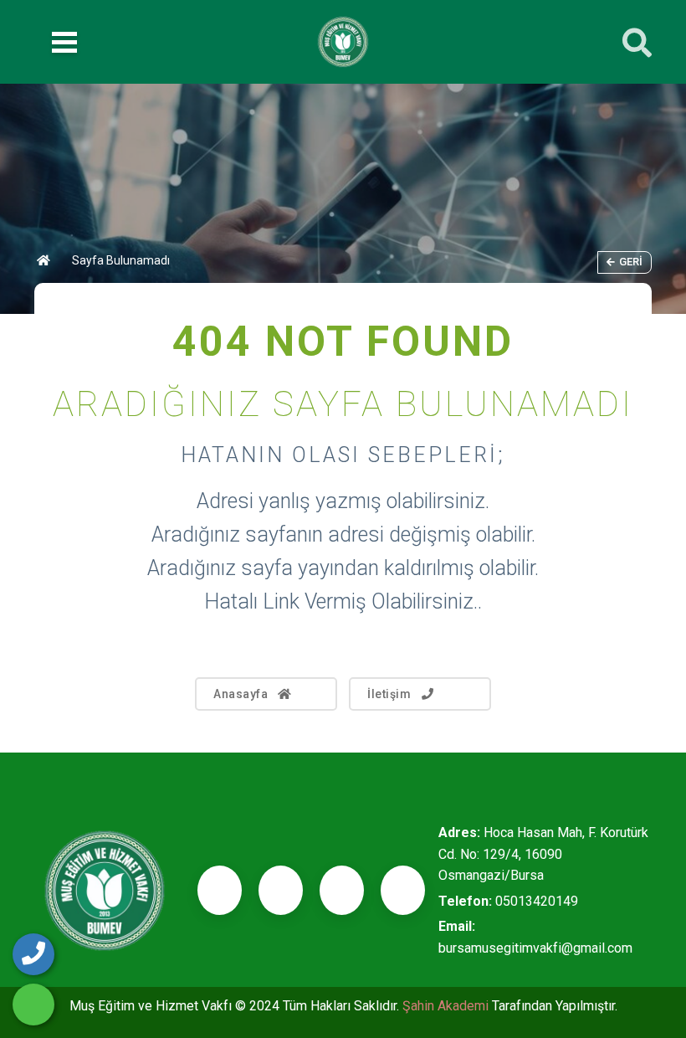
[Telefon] (33, 954)
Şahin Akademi (447, 1006)
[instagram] (342, 890)
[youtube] (403, 890)
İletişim (389, 694)
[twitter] (281, 890)
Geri (630, 261)
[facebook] (219, 890)
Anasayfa (240, 694)
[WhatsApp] (33, 1004)
